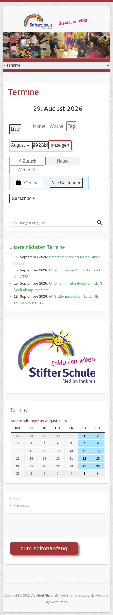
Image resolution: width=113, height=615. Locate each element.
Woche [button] (56, 126)
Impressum (23, 505)
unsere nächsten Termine (37, 247)
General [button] (32, 182)
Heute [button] (63, 161)
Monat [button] (39, 126)
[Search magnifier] (99, 222)
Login (18, 499)
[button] (26, 161)
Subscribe (22, 198)
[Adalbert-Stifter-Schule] (60, 22)
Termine (19, 409)
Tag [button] (71, 126)
